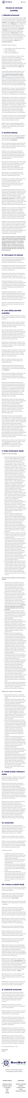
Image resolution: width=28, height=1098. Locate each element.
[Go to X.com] (24, 1095)
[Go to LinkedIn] (20, 1095)
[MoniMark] (7, 2)
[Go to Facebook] (17, 1095)
